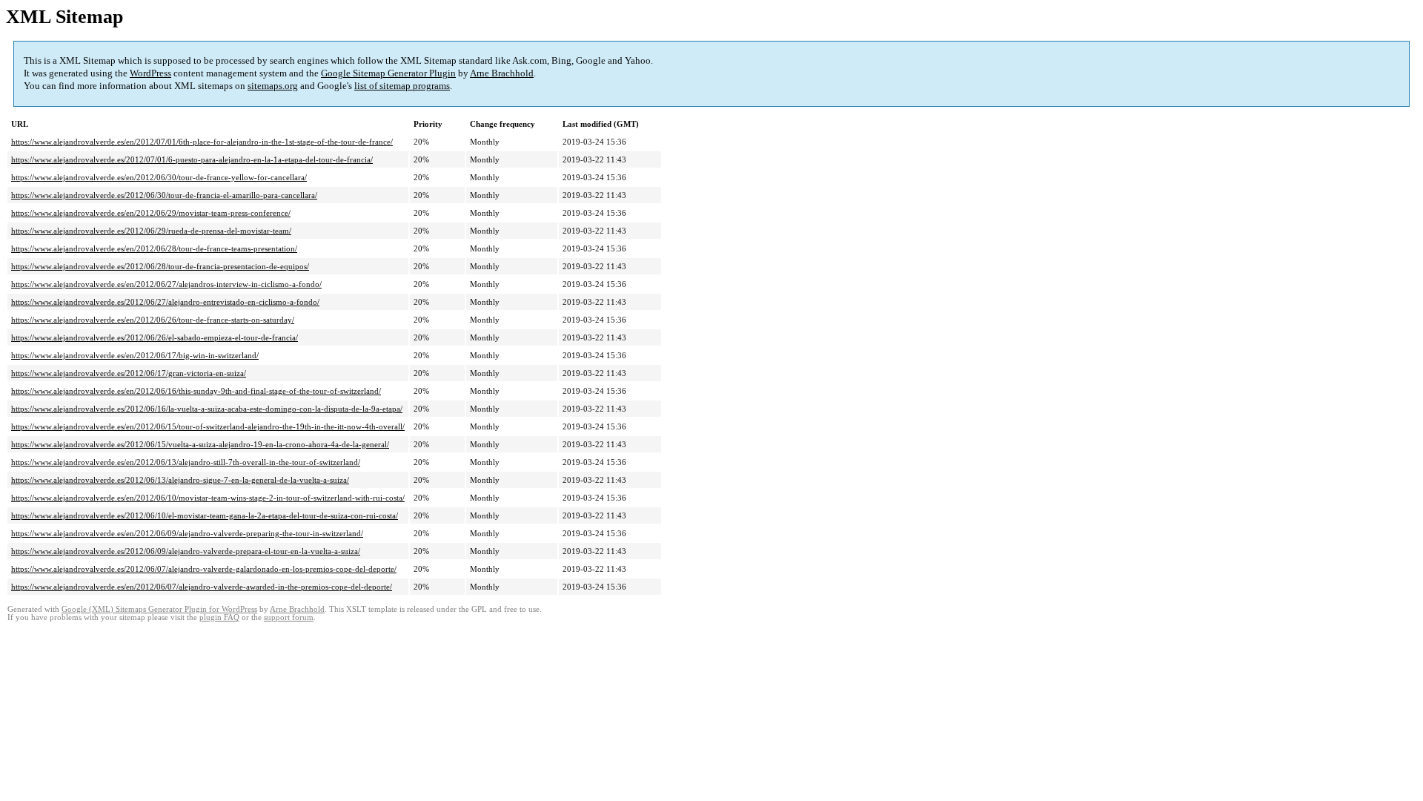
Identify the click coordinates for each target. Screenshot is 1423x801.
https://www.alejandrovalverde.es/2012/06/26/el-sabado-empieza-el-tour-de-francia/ (154, 337)
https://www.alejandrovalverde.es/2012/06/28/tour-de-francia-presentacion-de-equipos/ (160, 266)
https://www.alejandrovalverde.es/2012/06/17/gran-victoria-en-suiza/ (128, 373)
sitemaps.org (273, 85)
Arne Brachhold (502, 73)
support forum (289, 617)
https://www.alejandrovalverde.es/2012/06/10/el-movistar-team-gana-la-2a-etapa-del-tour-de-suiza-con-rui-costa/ (204, 515)
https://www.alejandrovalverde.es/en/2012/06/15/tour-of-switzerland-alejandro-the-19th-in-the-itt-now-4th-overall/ (208, 426)
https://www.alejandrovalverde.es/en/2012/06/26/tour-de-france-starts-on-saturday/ (152, 319)
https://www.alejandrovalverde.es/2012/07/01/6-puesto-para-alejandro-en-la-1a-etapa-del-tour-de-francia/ (192, 159)
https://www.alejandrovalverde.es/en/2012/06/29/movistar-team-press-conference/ (151, 212)
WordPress (150, 73)
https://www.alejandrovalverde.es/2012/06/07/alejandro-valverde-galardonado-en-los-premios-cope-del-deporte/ (204, 568)
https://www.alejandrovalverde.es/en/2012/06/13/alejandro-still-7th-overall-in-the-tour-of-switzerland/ (185, 462)
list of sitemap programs (402, 85)
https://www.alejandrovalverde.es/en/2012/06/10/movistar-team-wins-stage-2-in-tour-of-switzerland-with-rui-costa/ (208, 497)
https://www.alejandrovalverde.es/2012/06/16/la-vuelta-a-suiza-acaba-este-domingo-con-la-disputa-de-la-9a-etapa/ (206, 408)
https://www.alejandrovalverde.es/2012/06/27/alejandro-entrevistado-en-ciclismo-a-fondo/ (165, 301)
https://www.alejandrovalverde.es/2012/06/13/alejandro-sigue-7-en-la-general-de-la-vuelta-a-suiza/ (180, 479)
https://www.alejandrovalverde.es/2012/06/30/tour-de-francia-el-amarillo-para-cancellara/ (164, 195)
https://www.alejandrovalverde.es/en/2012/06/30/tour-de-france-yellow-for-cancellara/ (159, 177)
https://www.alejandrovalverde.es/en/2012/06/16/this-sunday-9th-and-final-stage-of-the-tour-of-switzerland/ (196, 390)
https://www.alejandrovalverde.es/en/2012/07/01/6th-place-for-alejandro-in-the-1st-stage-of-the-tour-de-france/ (202, 141)
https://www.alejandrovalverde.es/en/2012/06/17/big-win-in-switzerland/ (135, 355)
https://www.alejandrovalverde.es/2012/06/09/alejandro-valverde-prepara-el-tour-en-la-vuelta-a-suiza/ (185, 551)
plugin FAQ (219, 617)
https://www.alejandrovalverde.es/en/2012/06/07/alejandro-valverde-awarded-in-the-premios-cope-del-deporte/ (201, 586)
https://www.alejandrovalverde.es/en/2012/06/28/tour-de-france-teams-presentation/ (154, 248)
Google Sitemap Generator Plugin (388, 73)
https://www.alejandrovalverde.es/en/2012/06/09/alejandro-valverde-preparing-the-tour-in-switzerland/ (187, 533)
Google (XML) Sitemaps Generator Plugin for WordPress (159, 609)
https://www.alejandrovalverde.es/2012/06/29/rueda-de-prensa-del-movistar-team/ (151, 230)
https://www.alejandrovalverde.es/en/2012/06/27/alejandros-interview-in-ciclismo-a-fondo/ (166, 284)
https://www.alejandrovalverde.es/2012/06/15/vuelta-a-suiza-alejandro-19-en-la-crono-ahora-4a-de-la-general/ (200, 444)
